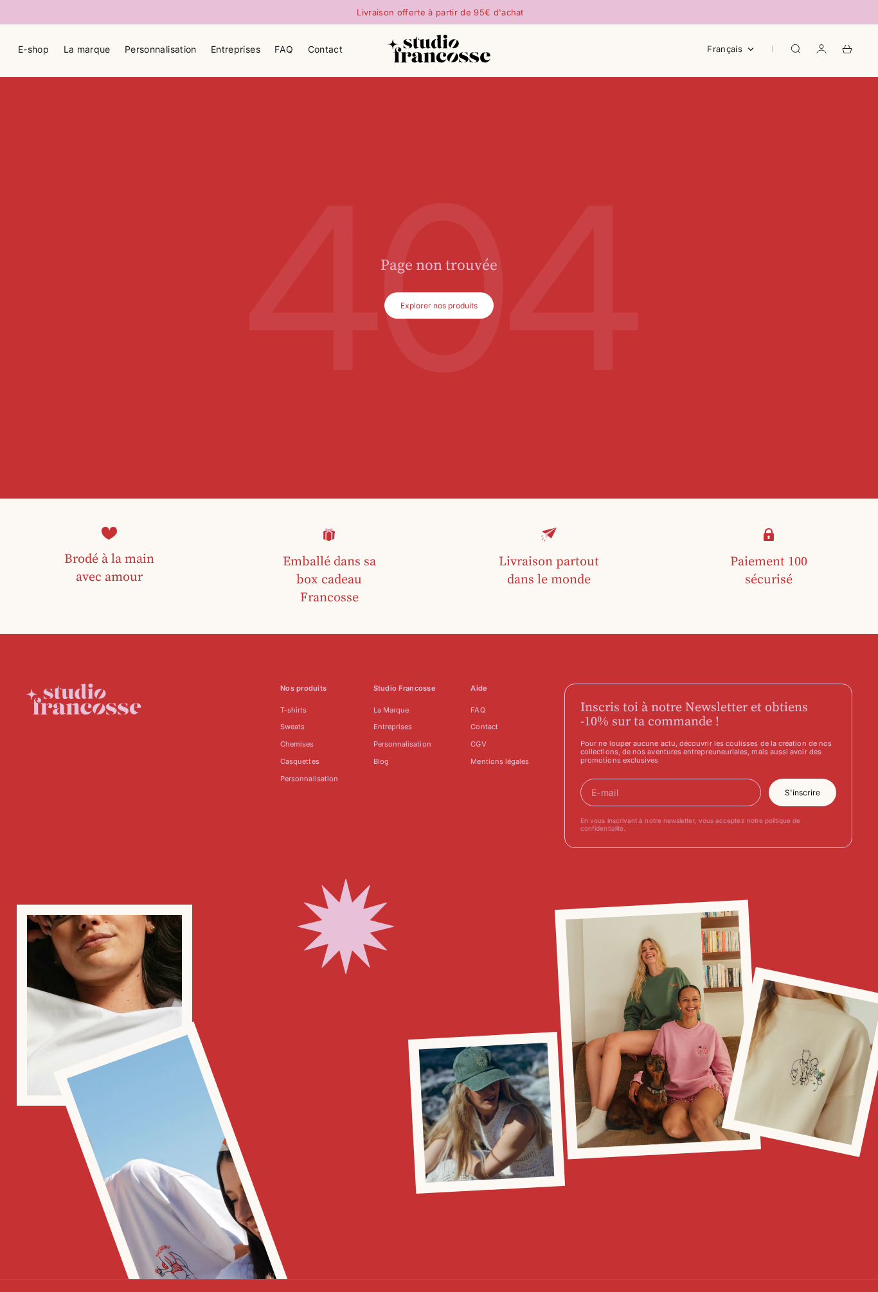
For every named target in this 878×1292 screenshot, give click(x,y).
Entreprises (235, 49)
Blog (381, 761)
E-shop (33, 49)
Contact (325, 49)
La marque (87, 49)
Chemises (297, 743)
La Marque (391, 709)
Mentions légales (499, 761)
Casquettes (299, 761)
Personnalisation (161, 49)
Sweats (292, 726)
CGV (478, 743)
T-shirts (293, 709)
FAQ (283, 49)
